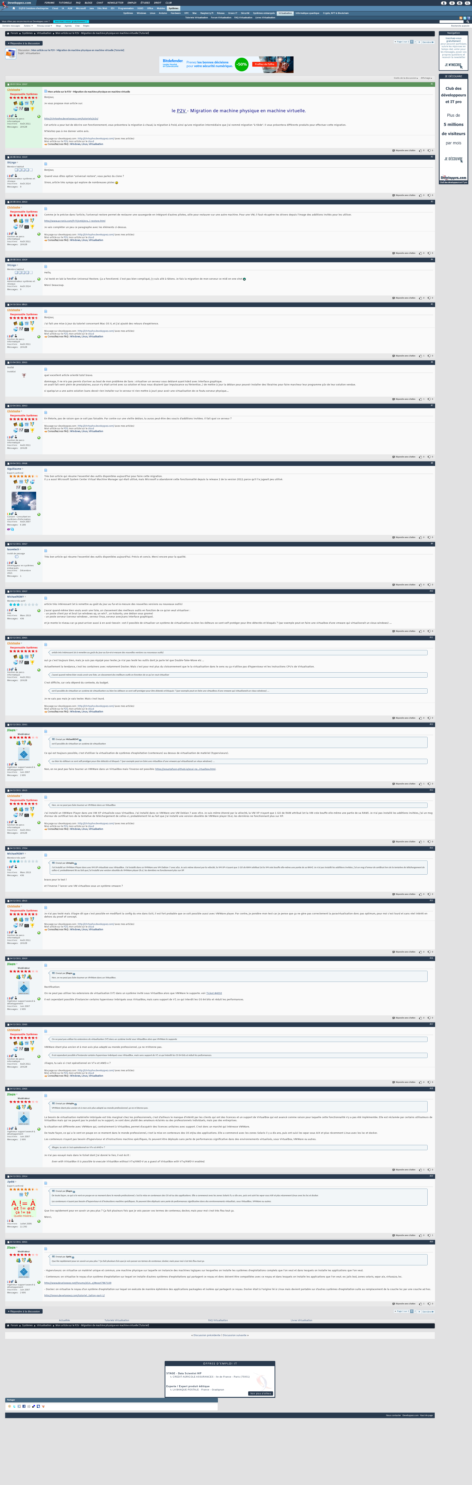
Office (150, 8)
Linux (152, 13)
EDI (112, 8)
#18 (431, 1088)
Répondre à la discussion (24, 43)
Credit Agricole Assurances (193, 1377)
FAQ (78, 2)
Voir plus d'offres (260, 1393)
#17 (431, 1024)
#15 (431, 900)
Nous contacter (393, 1415)
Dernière (427, 42)
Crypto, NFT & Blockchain (336, 13)
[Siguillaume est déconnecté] (23, 501)
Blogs (88, 2)
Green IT (232, 13)
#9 (432, 544)
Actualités (64, 1320)
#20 (431, 1242)
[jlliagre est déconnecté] (23, 754)
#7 (432, 405)
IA (63, 8)
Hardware (176, 13)
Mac (194, 13)
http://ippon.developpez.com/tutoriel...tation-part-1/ (74, 1295)
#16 (431, 958)
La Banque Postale (186, 1389)
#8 (432, 463)
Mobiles (161, 8)
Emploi (131, 2)
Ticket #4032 (214, 993)
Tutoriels (65, 2)
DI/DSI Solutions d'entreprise (33, 8)
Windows (141, 13)
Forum (14, 33)
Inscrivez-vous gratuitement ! (71, 21)
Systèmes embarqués (264, 13)
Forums (49, 2)
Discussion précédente (207, 1335)
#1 (432, 84)
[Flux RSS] (460, 18)
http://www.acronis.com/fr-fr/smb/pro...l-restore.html (74, 221)
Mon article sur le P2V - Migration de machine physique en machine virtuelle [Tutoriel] (77, 50)
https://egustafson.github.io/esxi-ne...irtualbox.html (185, 769)
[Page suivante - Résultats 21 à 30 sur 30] (419, 42)
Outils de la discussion (405, 78)
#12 (431, 724)
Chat (99, 2)
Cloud (55, 8)
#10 (431, 591)
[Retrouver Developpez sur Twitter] (464, 18)
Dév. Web (102, 8)
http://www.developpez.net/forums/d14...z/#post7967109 (77, 1283)
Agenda (68, 26)
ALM (70, 8)
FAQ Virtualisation (243, 17)
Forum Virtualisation (221, 17)
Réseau (221, 13)
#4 (432, 259)
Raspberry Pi (206, 13)
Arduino (163, 13)
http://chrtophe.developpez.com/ (96, 138)
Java (91, 8)
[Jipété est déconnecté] (23, 1208)
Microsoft (81, 8)
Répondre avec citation (405, 151)
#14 (431, 848)
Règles (86, 26)
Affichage (425, 78)
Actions (27, 26)
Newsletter (115, 2)
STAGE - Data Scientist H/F (184, 1373)
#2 (432, 157)
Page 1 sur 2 (403, 42)
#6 (432, 362)
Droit (157, 2)
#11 (431, 637)
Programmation (126, 8)
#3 (432, 202)
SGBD (140, 8)
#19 (431, 1176)
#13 (431, 790)
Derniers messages (11, 26)
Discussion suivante (235, 1335)
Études (145, 2)
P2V (66, 141)
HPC (186, 13)
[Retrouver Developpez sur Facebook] (468, 18)
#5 (432, 304)
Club (168, 2)
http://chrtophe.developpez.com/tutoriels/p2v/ (71, 118)
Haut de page (426, 1415)
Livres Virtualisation (265, 17)
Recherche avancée (460, 26)
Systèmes (173, 8)
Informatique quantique (307, 13)
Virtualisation (285, 13)
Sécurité (245, 13)
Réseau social (43, 26)
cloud (91, 141)
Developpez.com (410, 1415)
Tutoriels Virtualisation (196, 17)
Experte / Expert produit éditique (188, 1386)
